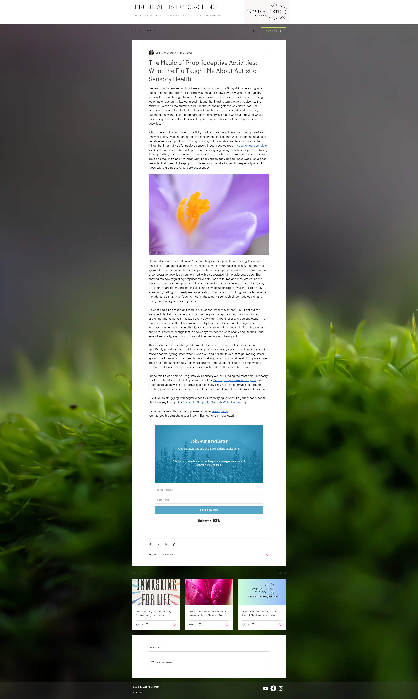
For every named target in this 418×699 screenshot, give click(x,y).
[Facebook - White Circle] (273, 688)
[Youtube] (266, 688)
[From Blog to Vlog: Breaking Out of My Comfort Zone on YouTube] (262, 592)
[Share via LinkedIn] (166, 544)
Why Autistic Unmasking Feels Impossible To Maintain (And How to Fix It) (208, 613)
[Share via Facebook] (150, 544)
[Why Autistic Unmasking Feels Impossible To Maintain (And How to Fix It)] (209, 592)
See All (282, 572)
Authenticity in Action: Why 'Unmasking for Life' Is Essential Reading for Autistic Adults (155, 613)
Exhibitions (152, 30)
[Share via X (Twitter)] (158, 544)
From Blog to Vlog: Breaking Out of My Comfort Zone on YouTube (260, 613)
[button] (252, 30)
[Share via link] (174, 544)
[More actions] (267, 53)
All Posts (136, 30)
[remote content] (209, 474)
